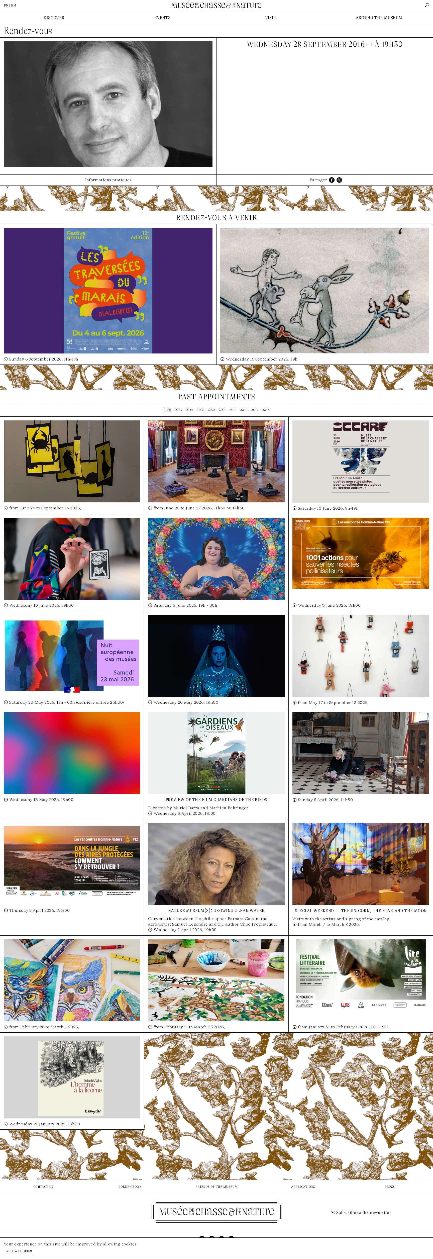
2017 (255, 410)
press (390, 1186)
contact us (43, 1186)
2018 (244, 410)
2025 (178, 410)
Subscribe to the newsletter (363, 1212)
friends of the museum (216, 1186)
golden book (130, 1186)
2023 (200, 410)
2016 (265, 410)
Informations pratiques (108, 179)
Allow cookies (19, 1250)
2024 (189, 410)
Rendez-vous (28, 31)
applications (303, 1186)
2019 (233, 410)
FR (6, 5)
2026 (167, 410)
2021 (222, 410)
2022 (211, 410)
